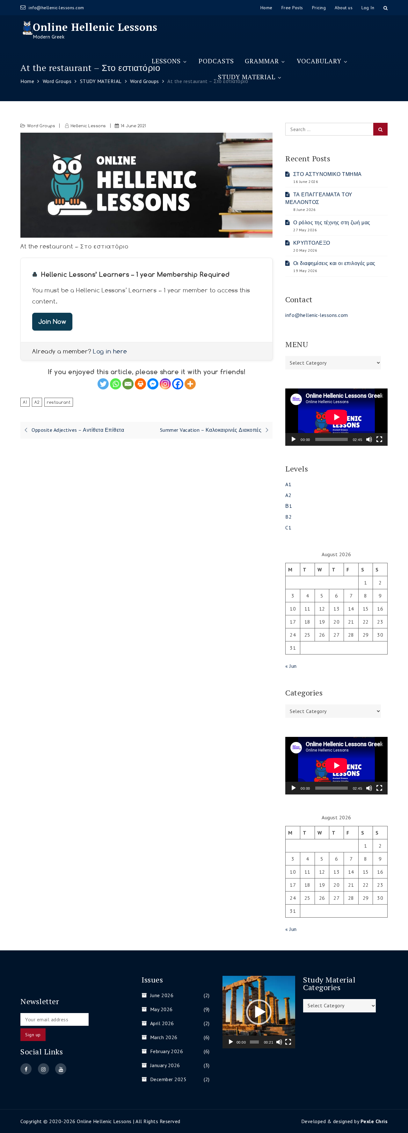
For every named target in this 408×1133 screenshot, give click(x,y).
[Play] (293, 439)
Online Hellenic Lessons (95, 27)
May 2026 (161, 1009)
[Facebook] (177, 383)
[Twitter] (103, 383)
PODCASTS (216, 61)
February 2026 (166, 1051)
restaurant (58, 402)
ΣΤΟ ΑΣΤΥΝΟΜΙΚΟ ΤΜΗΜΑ (327, 174)
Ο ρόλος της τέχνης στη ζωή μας (331, 222)
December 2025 (168, 1079)
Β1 (288, 506)
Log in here (110, 351)
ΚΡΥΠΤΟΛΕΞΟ (311, 243)
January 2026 (165, 1065)
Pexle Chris (374, 1121)
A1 (25, 402)
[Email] (128, 383)
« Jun (291, 666)
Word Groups (41, 125)
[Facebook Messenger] (152, 383)
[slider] (254, 1042)
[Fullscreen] (379, 439)
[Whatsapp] (115, 383)
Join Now (52, 321)
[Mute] (369, 439)
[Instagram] (165, 383)
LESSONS (166, 61)
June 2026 (161, 995)
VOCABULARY (319, 61)
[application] (336, 417)
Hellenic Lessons (88, 125)
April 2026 (162, 1023)
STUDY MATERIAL (246, 77)
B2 (288, 517)
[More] (190, 383)
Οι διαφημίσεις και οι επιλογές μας (334, 263)
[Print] (140, 383)
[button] (259, 1012)
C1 (288, 527)
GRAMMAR (262, 61)
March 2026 (164, 1037)
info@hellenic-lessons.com (56, 7)
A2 (37, 402)
